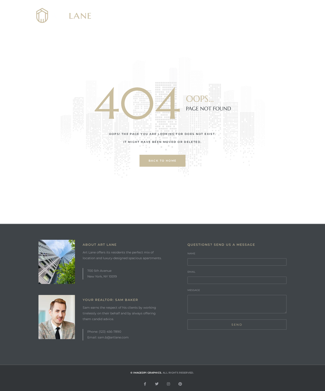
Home (120, 15)
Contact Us (263, 15)
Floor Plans (227, 15)
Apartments (149, 15)
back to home (163, 160)
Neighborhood (188, 15)
